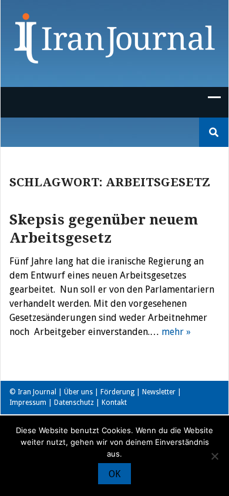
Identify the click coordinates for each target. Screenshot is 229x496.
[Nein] (214, 456)
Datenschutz (74, 402)
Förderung (117, 392)
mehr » (176, 331)
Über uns (78, 392)
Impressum (27, 402)
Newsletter (159, 392)
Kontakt (114, 402)
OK (114, 474)
